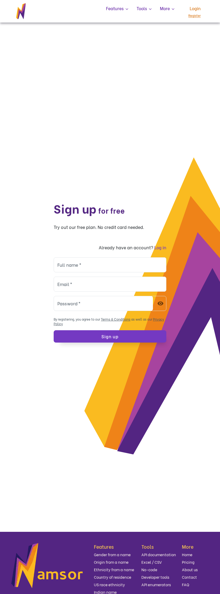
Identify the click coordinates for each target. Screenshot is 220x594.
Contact (189, 577)
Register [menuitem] (194, 15)
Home (187, 554)
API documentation (158, 554)
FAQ (185, 584)
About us (190, 569)
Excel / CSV (151, 562)
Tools (147, 546)
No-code (149, 569)
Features (104, 546)
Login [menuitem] (195, 8)
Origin (111, 562)
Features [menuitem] (115, 8)
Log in (160, 247)
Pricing (188, 562)
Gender (112, 554)
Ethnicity (114, 569)
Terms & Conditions (115, 319)
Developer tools (155, 577)
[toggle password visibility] (160, 303)
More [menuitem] (165, 8)
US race (109, 584)
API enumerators (156, 584)
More (187, 546)
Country (112, 577)
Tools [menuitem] (142, 8)
